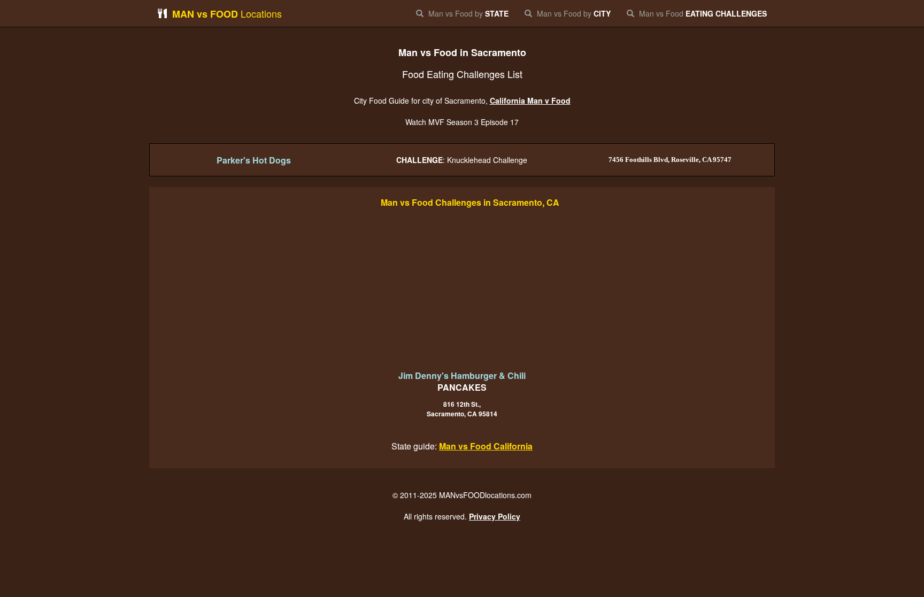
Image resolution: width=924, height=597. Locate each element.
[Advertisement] (462, 290)
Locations (227, 13)
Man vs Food (702, 13)
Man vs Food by (467, 13)
